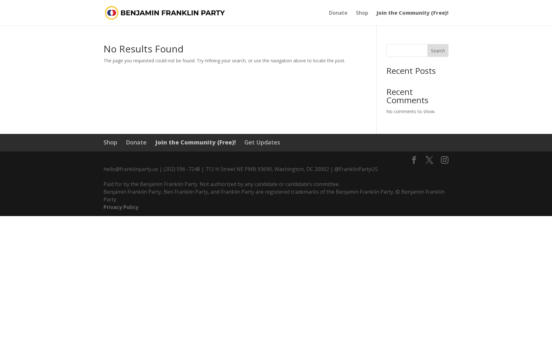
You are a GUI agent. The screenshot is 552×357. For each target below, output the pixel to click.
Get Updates (262, 142)
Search (438, 51)
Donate (338, 13)
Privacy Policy (120, 207)
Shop (362, 13)
